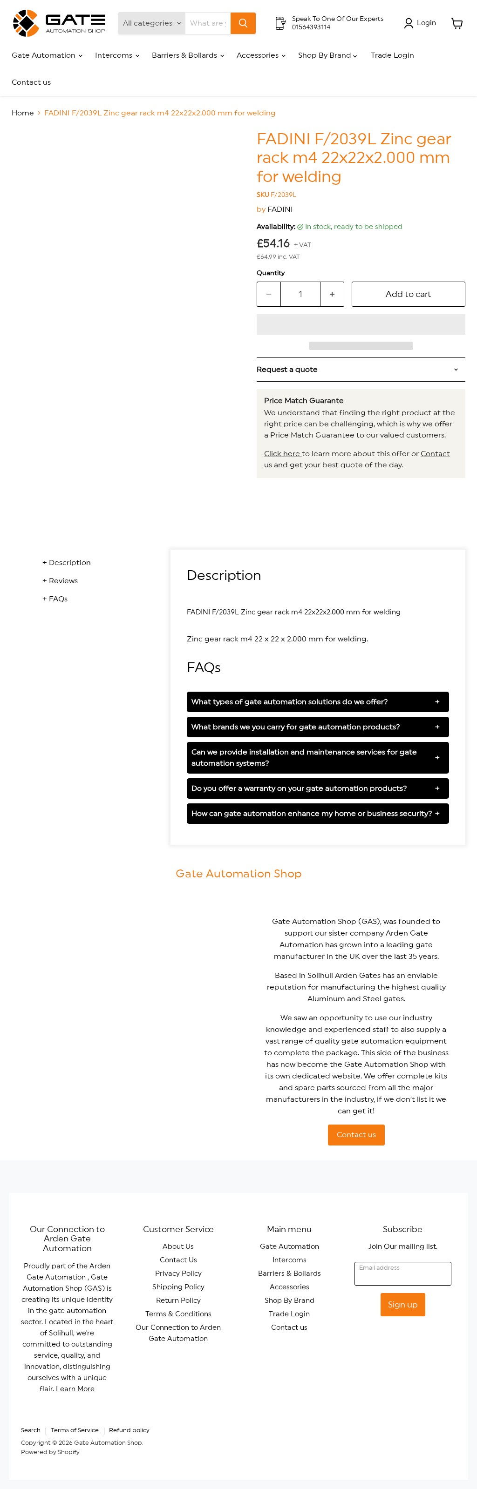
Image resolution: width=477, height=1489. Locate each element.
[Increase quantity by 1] (332, 294)
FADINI (280, 209)
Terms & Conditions (178, 1314)
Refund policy (129, 1431)
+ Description (66, 562)
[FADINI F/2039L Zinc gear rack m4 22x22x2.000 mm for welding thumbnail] (26, 153)
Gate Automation (44, 55)
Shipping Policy (178, 1287)
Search (31, 1431)
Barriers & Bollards (185, 55)
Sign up (403, 1304)
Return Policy (178, 1300)
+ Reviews (60, 581)
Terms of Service (75, 1431)
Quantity (271, 273)
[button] (361, 324)
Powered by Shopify (50, 1452)
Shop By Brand (325, 55)
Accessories (258, 55)
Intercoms (114, 55)
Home (23, 113)
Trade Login (392, 55)
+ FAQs (55, 599)
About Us (178, 1246)
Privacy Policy (178, 1273)
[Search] (243, 23)
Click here (283, 454)
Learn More (75, 1389)
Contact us (31, 82)
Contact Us (178, 1260)
